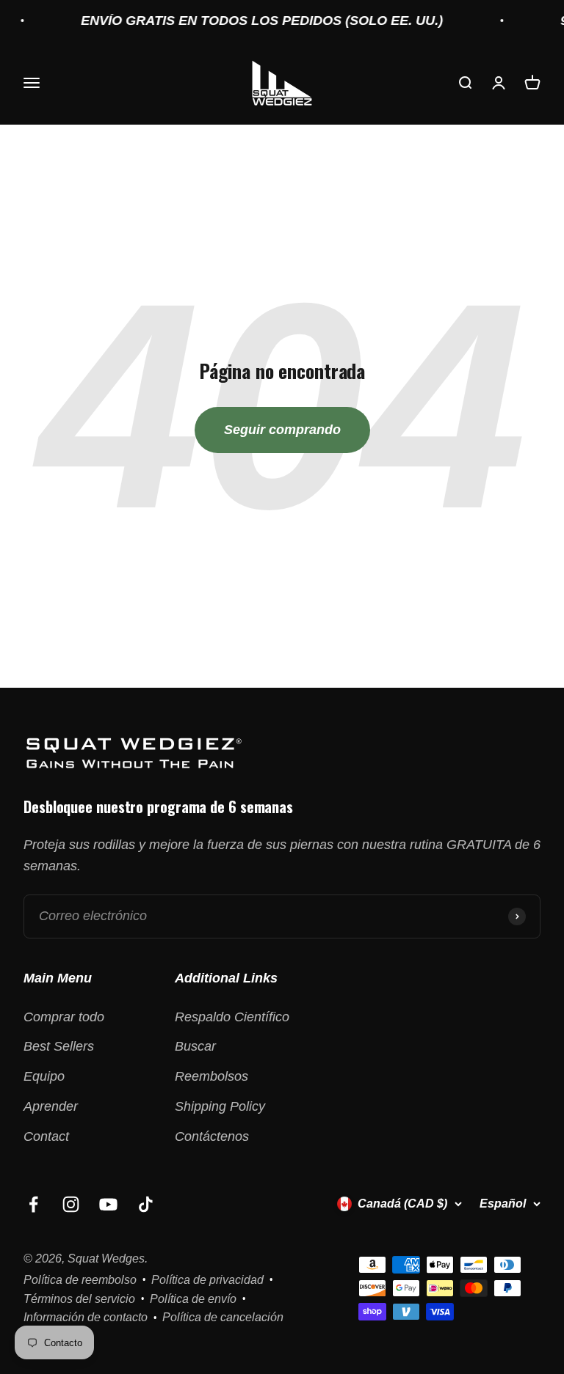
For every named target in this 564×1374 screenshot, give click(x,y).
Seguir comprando (282, 429)
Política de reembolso (80, 1280)
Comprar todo (64, 1017)
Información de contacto (86, 1317)
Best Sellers (59, 1046)
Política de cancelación (222, 1317)
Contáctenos (212, 1136)
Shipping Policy (220, 1106)
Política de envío (193, 1299)
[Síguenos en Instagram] (71, 1204)
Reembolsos (211, 1076)
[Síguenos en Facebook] (33, 1204)
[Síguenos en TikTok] (146, 1204)
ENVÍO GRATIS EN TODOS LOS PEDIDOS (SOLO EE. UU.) (251, 20)
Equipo (44, 1076)
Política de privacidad (207, 1280)
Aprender (51, 1106)
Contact (46, 1136)
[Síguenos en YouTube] (108, 1204)
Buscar (195, 1046)
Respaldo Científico (232, 1017)
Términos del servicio (79, 1299)
